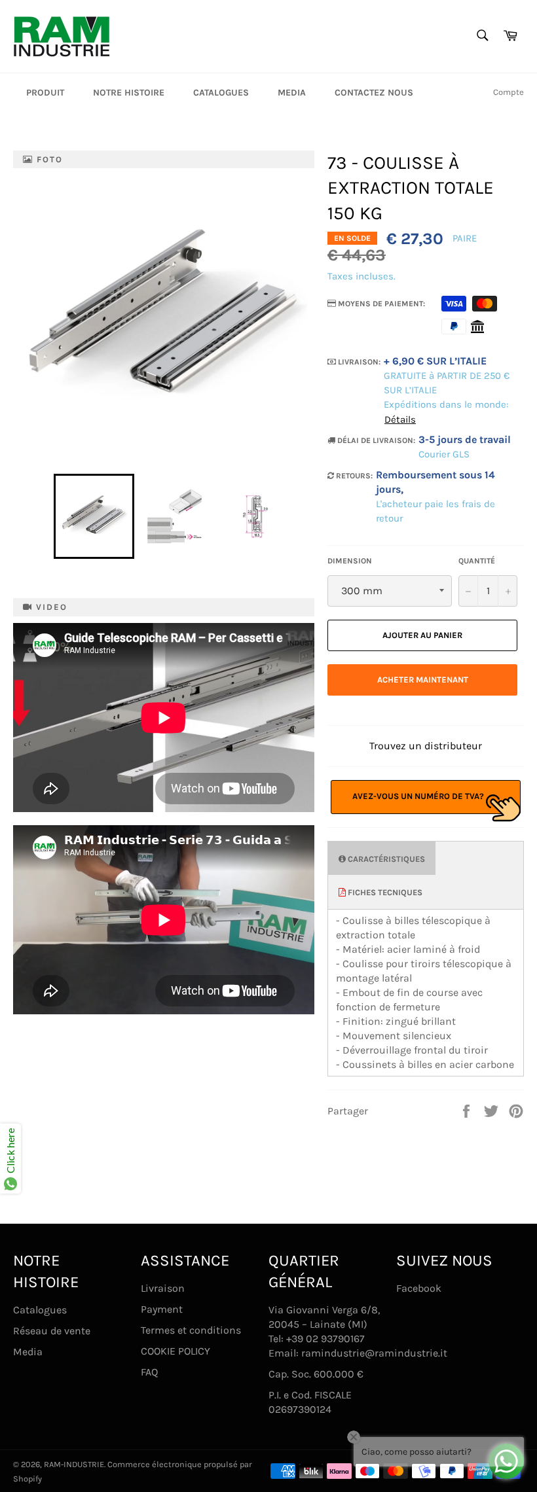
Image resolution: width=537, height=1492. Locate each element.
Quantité (476, 560)
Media (292, 92)
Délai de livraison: (375, 440)
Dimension (349, 560)
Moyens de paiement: (380, 303)
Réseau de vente (51, 1330)
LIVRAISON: (358, 361)
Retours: (353, 475)
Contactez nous (374, 92)
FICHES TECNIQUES (384, 892)
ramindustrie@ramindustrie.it (374, 1353)
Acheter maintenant (422, 679)
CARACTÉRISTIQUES (385, 859)
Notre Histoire (128, 92)
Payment (162, 1309)
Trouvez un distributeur (425, 745)
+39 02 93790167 (325, 1338)
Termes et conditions (191, 1330)
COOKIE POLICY (175, 1351)
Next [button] (300, 516)
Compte (508, 92)
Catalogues (221, 92)
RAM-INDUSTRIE (74, 1464)
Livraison (163, 1288)
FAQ (149, 1372)
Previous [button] (47, 516)
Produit (45, 92)
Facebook (418, 1288)
